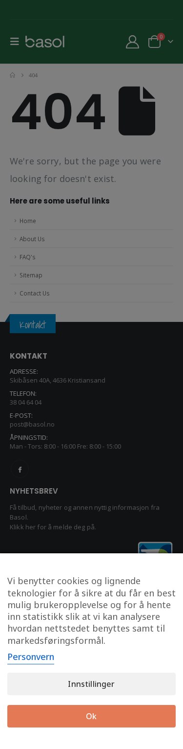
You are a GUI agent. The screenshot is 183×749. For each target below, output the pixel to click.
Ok (91, 716)
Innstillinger (91, 684)
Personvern (30, 656)
